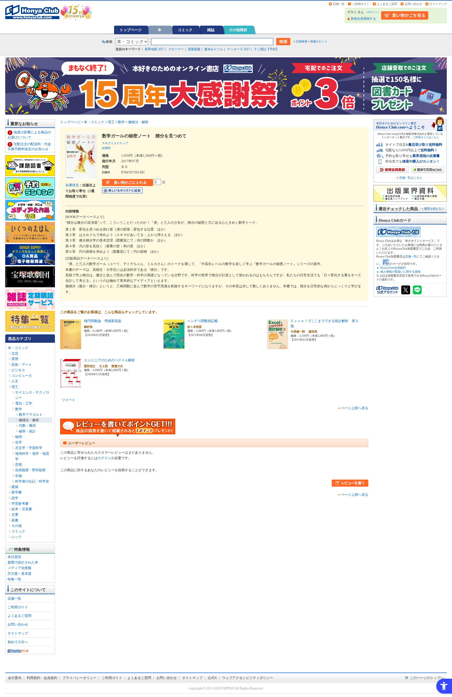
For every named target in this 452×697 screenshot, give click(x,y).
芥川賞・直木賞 (19, 574)
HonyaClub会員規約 (393, 267)
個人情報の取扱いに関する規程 (400, 271)
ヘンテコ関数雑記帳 (202, 321)
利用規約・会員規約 (42, 678)
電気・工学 (23, 403)
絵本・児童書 (22, 509)
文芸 (15, 353)
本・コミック (18, 348)
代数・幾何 (27, 426)
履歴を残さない (434, 208)
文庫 (15, 514)
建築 (15, 487)
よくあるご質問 (387, 3)
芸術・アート (22, 365)
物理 (18, 437)
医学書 (17, 492)
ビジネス (18, 370)
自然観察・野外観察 (30, 470)
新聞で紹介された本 (23, 562)
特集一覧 (14, 579)
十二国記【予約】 (266, 49)
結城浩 (106, 147)
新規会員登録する (363, 18)
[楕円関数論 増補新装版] (70, 347)
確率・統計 (27, 431)
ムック (17, 537)
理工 (15, 387)
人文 (15, 381)
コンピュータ (22, 376)
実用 (15, 359)
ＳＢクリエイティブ (115, 143)
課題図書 (194, 49)
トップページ (131, 30)
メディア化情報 (19, 568)
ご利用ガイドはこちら (426, 137)
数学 (18, 409)
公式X (212, 678)
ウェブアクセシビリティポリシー (247, 678)
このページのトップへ (427, 678)
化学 (18, 442)
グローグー (176, 49)
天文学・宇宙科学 (28, 448)
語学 (15, 498)
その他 (17, 526)
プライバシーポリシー (80, 678)
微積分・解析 (29, 420)
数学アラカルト (31, 415)
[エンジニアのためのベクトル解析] (70, 387)
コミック (185, 30)
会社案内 (14, 678)
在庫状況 (72, 185)
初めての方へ (18, 642)
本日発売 (14, 557)
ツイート (68, 400)
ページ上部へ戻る (354, 408)
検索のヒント (318, 41)
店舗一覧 (338, 3)
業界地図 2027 (154, 49)
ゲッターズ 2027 (238, 49)
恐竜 (18, 464)
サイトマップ (438, 3)
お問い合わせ (413, 3)
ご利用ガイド (360, 3)
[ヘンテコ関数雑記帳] (173, 347)
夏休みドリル (213, 49)
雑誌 (210, 30)
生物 (18, 476)
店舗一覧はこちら (410, 177)
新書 (15, 520)
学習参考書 (20, 503)
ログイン (372, 12)
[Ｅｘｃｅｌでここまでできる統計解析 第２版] (277, 347)
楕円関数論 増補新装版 (102, 321)
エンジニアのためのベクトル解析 (109, 360)
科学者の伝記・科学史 (32, 481)
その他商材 (238, 30)
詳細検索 (301, 41)
